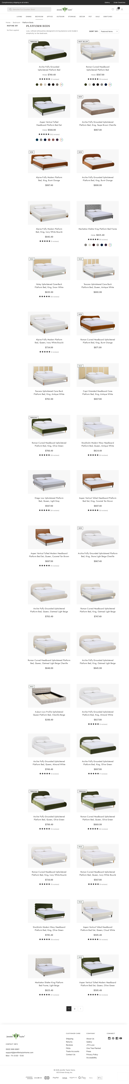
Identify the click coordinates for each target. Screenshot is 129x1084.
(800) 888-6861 (12, 1049)
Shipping (69, 1039)
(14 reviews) (103, 939)
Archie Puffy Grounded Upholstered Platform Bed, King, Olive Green (97, 763)
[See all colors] (61, 84)
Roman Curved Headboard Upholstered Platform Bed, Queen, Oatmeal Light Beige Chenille (49, 662)
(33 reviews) (103, 510)
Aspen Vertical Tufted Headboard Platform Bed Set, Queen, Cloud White (97, 929)
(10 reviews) (54, 566)
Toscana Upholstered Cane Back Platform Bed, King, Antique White (49, 393)
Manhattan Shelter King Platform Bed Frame (98, 228)
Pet (90, 16)
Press (88, 1051)
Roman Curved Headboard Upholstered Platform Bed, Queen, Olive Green (97, 818)
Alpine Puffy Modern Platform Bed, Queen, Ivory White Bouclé (49, 341)
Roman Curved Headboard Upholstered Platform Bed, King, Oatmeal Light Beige (98, 610)
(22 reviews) (103, 455)
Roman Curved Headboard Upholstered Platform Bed (97, 68)
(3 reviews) (103, 724)
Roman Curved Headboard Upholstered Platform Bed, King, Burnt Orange (97, 341)
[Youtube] (120, 1038)
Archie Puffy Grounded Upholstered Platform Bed (49, 68)
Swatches (107, 16)
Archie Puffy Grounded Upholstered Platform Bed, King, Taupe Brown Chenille (97, 123)
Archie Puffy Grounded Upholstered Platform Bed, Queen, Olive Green (49, 818)
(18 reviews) (55, 939)
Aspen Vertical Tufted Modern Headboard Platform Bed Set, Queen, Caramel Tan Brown (49, 555)
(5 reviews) (55, 241)
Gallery (107, 2)
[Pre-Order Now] (67, 332)
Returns (69, 1042)
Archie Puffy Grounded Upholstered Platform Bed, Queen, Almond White (49, 763)
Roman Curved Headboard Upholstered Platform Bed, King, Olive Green (49, 444)
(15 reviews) (55, 884)
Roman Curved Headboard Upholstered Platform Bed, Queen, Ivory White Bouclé (97, 873)
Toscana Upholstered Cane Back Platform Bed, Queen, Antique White (97, 286)
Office (50, 16)
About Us (90, 1039)
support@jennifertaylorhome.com (19, 1052)
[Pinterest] (113, 1038)
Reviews (69, 1045)
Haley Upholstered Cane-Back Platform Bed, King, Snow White (49, 286)
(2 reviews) (55, 352)
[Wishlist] (113, 9)
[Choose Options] (67, 59)
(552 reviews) (55, 134)
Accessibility (91, 1058)
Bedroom (39, 16)
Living (19, 16)
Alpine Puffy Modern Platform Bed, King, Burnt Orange (49, 179)
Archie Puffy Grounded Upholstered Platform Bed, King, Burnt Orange (97, 179)
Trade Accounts (72, 1051)
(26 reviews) (54, 455)
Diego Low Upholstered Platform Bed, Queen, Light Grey (49, 499)
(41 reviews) (54, 995)
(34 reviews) (54, 510)
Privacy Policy (92, 1054)
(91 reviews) (103, 240)
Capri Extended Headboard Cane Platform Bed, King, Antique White (97, 393)
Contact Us (70, 1054)
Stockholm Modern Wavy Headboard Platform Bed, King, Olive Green (49, 929)
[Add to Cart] (67, 704)
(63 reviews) (54, 297)
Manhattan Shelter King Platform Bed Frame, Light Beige (49, 984)
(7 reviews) (103, 774)
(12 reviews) (55, 829)
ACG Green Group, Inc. (64, 1072)
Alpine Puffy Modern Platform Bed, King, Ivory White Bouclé (49, 230)
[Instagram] (109, 1038)
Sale (98, 16)
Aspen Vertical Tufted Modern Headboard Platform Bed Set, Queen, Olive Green (97, 984)
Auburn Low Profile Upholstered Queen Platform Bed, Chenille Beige (49, 713)
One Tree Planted (93, 1048)
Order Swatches (119, 2)
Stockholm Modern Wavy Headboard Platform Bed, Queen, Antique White (97, 444)
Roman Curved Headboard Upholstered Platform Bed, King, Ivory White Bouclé (49, 873)
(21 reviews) (55, 79)
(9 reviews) (103, 884)
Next (80, 1008)
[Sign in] (122, 9)
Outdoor (60, 16)
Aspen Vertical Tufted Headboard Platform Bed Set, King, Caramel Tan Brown (97, 499)
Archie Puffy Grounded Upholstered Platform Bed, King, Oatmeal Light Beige (98, 662)
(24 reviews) (103, 829)
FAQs (68, 1048)
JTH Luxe (90, 1045)
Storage (72, 16)
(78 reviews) (103, 79)
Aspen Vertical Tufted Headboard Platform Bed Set (49, 123)
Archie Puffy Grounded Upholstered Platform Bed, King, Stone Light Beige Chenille (97, 555)
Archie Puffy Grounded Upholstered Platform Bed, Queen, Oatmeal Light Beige (49, 610)
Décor (82, 16)
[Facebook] (117, 1038)
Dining (29, 16)
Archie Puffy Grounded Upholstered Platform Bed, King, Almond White (97, 713)
